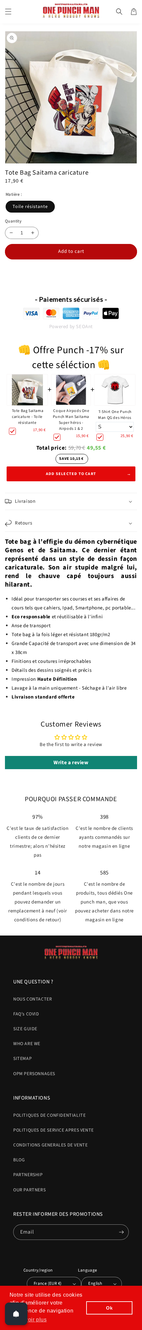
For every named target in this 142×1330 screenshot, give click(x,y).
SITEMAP (22, 1058)
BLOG (19, 1160)
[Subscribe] (121, 1232)
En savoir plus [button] (29, 1319)
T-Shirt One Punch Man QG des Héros (115, 415)
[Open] (16, 1314)
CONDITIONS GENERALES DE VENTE (50, 1145)
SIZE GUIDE (25, 1029)
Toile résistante (30, 206)
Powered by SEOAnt (71, 326)
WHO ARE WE (26, 1043)
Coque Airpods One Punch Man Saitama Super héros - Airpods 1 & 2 (71, 419)
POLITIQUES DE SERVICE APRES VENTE (53, 1130)
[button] (8, 11)
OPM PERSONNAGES (34, 1074)
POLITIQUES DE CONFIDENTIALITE (49, 1115)
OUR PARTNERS (29, 1190)
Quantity (13, 221)
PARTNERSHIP (28, 1175)
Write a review (70, 762)
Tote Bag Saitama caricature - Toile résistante (28, 417)
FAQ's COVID (26, 1014)
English (95, 1283)
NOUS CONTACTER (32, 999)
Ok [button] (109, 1308)
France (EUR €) (48, 1283)
